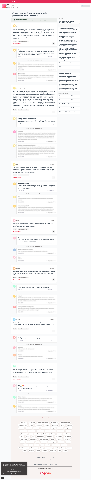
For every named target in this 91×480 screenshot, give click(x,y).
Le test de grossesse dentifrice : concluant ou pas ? (67, 33)
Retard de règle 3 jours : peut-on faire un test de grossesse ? (68, 85)
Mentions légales (40, 462)
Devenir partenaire (41, 457)
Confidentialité (53, 459)
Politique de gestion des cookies (40, 464)
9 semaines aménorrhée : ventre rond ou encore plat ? (67, 63)
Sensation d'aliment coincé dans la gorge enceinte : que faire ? (68, 45)
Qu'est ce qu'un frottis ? (65, 73)
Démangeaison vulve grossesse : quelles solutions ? (68, 67)
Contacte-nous (53, 462)
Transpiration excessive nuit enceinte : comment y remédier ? (68, 29)
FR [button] (78, 1)
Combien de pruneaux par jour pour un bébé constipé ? (67, 54)
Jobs (40, 459)
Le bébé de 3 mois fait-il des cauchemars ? (66, 104)
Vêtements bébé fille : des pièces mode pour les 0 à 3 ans (68, 112)
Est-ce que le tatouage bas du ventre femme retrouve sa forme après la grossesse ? (68, 59)
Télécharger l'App (86, 5)
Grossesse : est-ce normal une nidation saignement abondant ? (68, 41)
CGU (53, 457)
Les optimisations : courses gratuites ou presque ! (66, 22)
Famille (15, 41)
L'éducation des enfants (23, 41)
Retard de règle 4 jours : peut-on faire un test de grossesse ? (68, 89)
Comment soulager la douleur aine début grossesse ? (67, 37)
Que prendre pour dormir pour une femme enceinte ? (67, 77)
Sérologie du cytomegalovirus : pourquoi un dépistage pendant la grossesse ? (68, 49)
